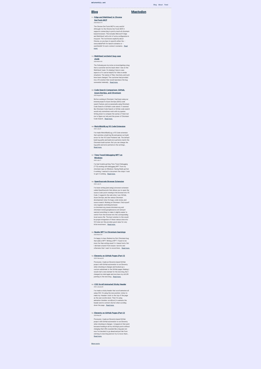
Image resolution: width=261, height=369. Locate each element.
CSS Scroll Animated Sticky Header (110, 284)
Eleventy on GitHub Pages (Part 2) (109, 313)
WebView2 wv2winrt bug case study (107, 57)
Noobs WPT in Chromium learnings (110, 232)
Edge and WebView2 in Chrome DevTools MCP (108, 18)
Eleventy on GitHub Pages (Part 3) (109, 256)
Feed (166, 5)
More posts (95, 344)
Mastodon (138, 12)
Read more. (114, 82)
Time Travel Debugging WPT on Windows (108, 156)
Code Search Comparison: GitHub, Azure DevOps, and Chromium (109, 91)
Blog (155, 5)
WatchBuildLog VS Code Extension (109, 126)
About (160, 5)
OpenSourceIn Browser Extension (109, 181)
